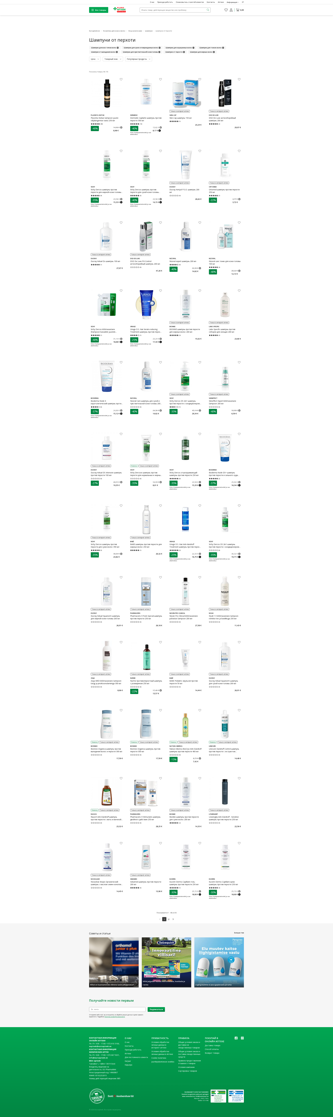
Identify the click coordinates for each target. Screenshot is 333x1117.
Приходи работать (165, 2)
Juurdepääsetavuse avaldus (162, 1061)
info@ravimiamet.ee (202, 1096)
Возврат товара (212, 1053)
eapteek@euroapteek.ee (100, 1046)
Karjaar (128, 1061)
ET (243, 2)
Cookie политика (158, 1058)
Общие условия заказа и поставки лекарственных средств (189, 1054)
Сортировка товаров (187, 1071)
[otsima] (208, 10)
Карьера (128, 1065)
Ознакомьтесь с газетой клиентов (190, 2)
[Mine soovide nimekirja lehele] (226, 10)
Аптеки (221, 2)
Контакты (211, 2)
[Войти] (231, 10)
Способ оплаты (212, 1049)
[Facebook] (236, 1039)
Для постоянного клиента (136, 1057)
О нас (152, 2)
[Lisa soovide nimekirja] (121, 79)
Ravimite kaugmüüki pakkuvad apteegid (195, 1094)
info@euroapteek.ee (98, 1058)
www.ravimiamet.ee (188, 1096)
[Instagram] (242, 1039)
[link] (160, 919)
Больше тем (239, 933)
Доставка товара (212, 1045)
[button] (121, 127)
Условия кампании (186, 1067)
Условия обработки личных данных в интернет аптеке (160, 1045)
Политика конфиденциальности (114, 1017)
